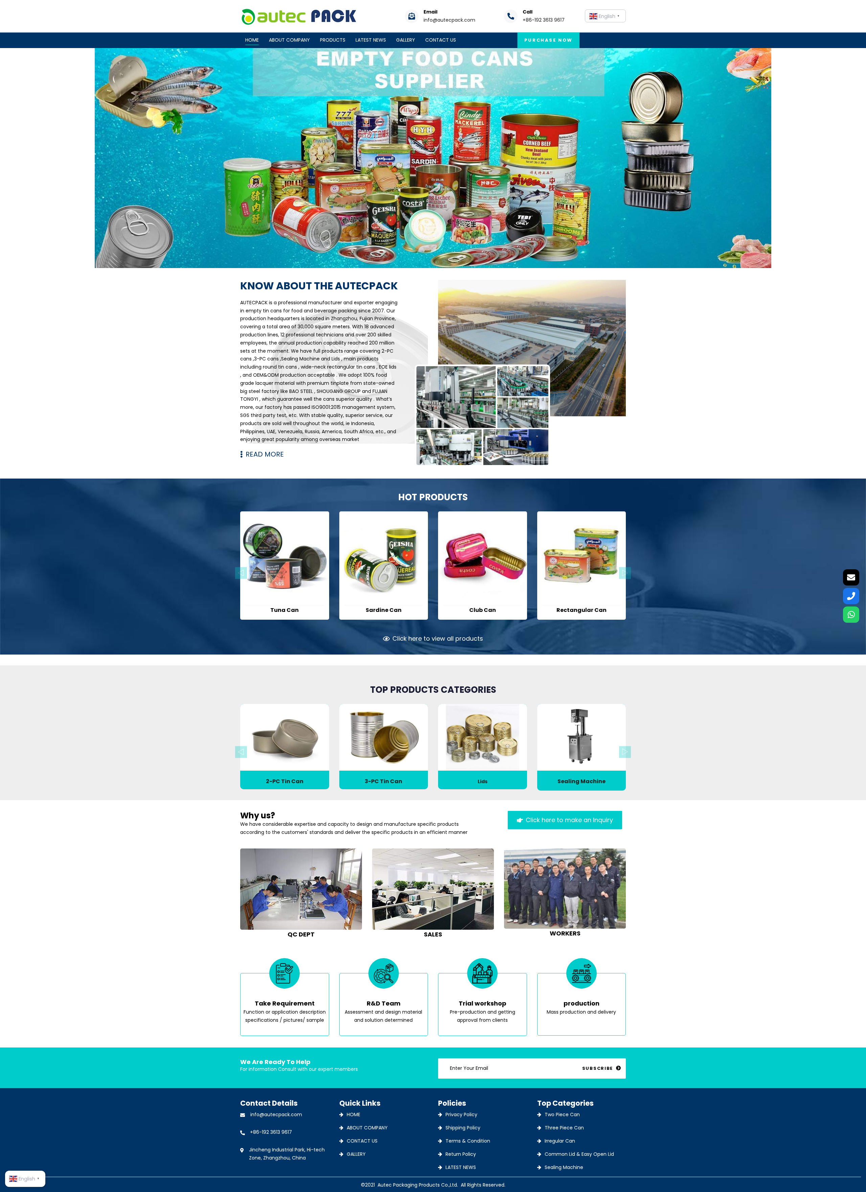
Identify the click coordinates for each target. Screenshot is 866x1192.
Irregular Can (560, 1141)
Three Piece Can (564, 1127)
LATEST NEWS (461, 1167)
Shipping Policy (463, 1127)
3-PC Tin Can (383, 781)
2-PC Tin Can (284, 781)
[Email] (851, 577)
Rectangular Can (581, 610)
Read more (285, 590)
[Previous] (241, 573)
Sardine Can (384, 610)
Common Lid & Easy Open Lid (579, 1154)
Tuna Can (284, 610)
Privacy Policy (461, 1114)
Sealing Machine (581, 781)
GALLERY (356, 1154)
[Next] (625, 573)
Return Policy (461, 1154)
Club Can (482, 610)
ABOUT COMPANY (367, 1127)
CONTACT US (362, 1141)
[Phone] (851, 596)
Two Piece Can (562, 1114)
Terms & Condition (468, 1141)
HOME (353, 1114)
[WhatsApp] (851, 614)
